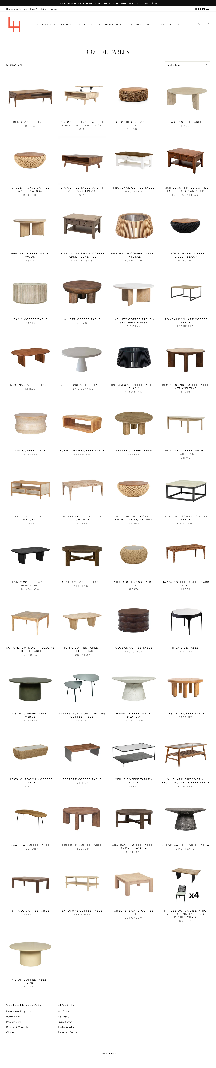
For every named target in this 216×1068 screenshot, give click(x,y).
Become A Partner (16, 8)
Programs (168, 24)
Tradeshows (56, 8)
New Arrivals (115, 24)
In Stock (136, 24)
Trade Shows (65, 1021)
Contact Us (64, 1016)
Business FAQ (13, 1016)
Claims (10, 1032)
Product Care (13, 1021)
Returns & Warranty (17, 1027)
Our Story (63, 1011)
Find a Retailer (66, 1027)
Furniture (45, 24)
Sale (150, 24)
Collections (88, 24)
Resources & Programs (18, 1011)
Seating (66, 24)
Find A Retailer (38, 8)
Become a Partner (68, 1032)
